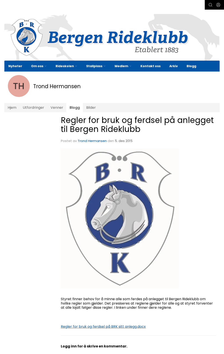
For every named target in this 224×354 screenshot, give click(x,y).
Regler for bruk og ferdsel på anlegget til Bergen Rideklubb (137, 124)
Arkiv (173, 66)
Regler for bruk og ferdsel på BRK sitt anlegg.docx (103, 326)
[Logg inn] (218, 5)
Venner (57, 107)
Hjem (12, 107)
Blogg (191, 66)
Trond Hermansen (92, 140)
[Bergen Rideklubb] (111, 37)
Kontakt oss (150, 66)
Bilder (91, 107)
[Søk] (210, 5)
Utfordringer (33, 107)
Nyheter (15, 66)
